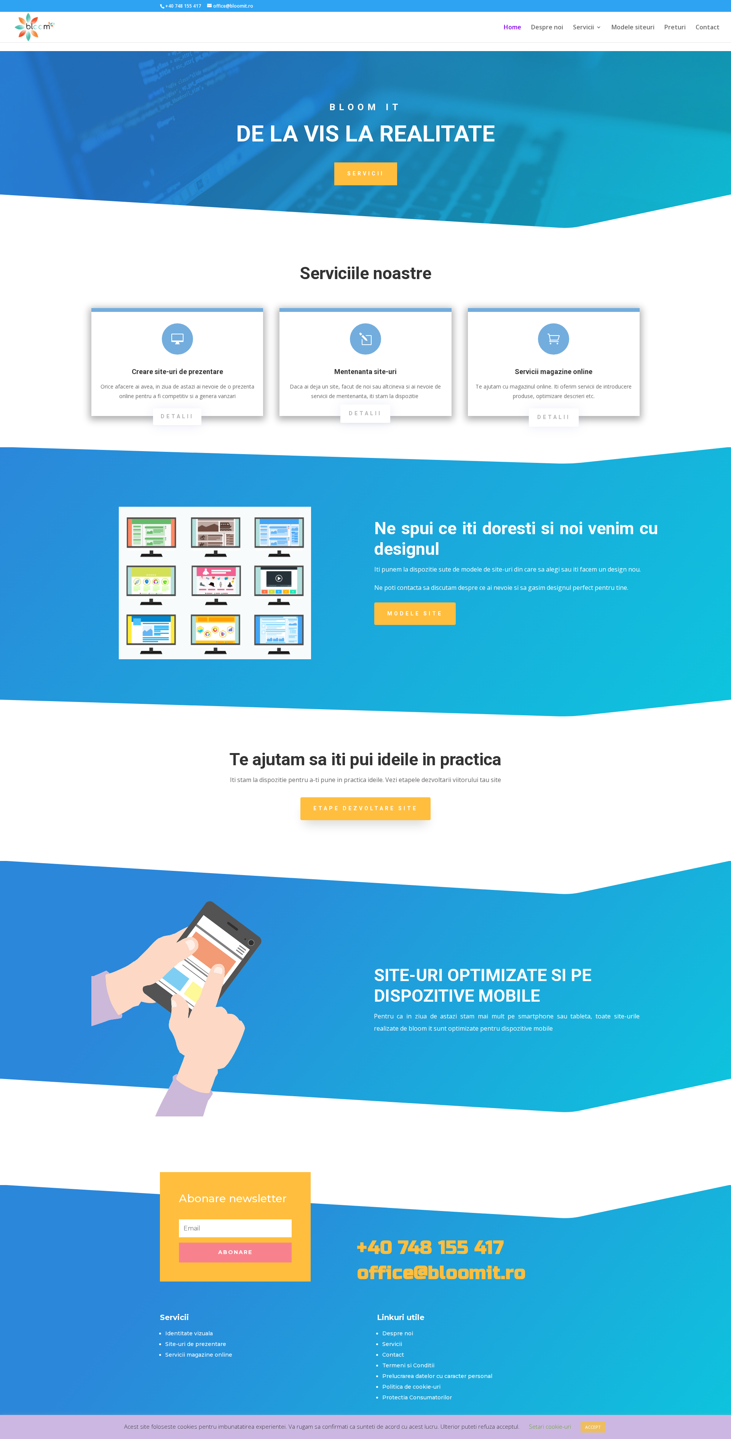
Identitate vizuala (189, 1333)
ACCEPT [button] (593, 1427)
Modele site (415, 613)
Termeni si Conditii (408, 1365)
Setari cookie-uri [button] (550, 1426)
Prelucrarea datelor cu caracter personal (437, 1376)
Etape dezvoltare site (365, 808)
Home (512, 27)
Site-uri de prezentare (195, 1344)
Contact (708, 27)
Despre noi (547, 27)
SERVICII (365, 173)
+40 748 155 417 (430, 1248)
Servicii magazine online (553, 372)
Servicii (583, 27)
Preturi (675, 27)
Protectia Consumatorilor (417, 1397)
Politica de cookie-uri (411, 1386)
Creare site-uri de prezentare (177, 372)
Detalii (177, 416)
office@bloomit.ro (441, 1273)
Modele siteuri (632, 27)
